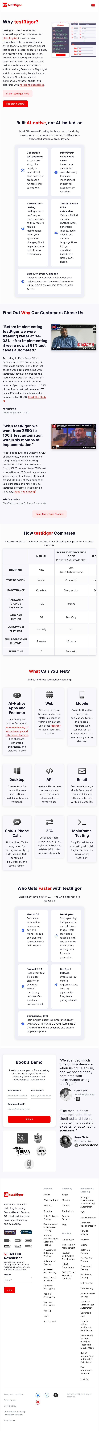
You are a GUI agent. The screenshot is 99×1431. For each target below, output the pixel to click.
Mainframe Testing (85, 1276)
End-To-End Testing (86, 1259)
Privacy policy (10, 1400)
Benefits (48, 1211)
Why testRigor (51, 1200)
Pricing (47, 1194)
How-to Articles (84, 1232)
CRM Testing (86, 1288)
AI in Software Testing (51, 1217)
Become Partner (66, 1217)
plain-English (10, 38)
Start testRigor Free (17, 93)
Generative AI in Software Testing (50, 1227)
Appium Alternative (49, 1295)
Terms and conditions (13, 1394)
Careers (66, 1205)
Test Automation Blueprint (86, 1370)
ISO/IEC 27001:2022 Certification (68, 1256)
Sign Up (48, 1310)
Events (83, 1245)
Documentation (88, 1217)
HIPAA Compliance (68, 1266)
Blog (64, 1224)
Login (46, 1316)
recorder (55, 725)
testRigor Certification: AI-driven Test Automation (87, 1202)
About (65, 1194)
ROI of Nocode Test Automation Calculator (86, 1357)
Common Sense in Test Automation (87, 1304)
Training (84, 1379)
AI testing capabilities (32, 84)
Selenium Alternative (49, 1287)
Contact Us (68, 1211)
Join (9, 1290)
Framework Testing (86, 1268)
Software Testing (85, 1251)
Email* (7, 1274)
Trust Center (9, 1420)
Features (48, 1205)
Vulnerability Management (68, 1246)
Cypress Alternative (49, 1303)
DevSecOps (68, 1239)
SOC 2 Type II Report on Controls (69, 1275)
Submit (29, 1119)
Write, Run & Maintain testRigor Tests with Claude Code (87, 1341)
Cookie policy (10, 1406)
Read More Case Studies (49, 514)
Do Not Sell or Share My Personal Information (14, 1413)
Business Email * (17, 1104)
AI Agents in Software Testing (50, 1253)
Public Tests (50, 1321)
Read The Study (23, 491)
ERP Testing (86, 1283)
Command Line (85, 1314)
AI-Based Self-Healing (50, 1271)
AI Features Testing (49, 1263)
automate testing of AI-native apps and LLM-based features (17, 731)
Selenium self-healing (87, 1295)
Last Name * (37, 1090)
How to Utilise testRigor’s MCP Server (86, 1326)
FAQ (82, 1212)
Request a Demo (15, 103)
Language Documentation (88, 1224)
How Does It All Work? (50, 1279)
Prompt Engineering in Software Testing (51, 1240)
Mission (66, 1200)
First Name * (14, 1090)
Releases (84, 1239)
